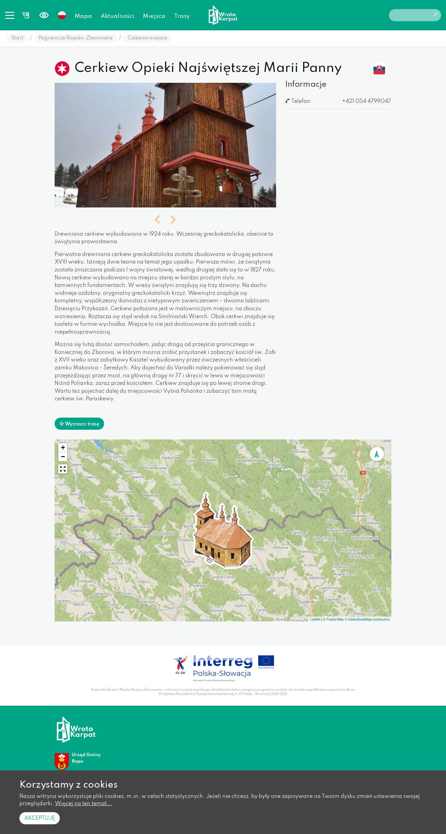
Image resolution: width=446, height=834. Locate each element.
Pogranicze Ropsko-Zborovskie (76, 38)
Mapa (83, 16)
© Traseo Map (333, 619)
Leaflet (315, 619)
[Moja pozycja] (377, 454)
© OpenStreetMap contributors (367, 619)
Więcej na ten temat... (83, 803)
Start (17, 38)
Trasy (182, 16)
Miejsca (154, 16)
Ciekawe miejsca (147, 38)
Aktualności (117, 16)
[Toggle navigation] (10, 15)
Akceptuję (39, 818)
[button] (157, 220)
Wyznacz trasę (81, 424)
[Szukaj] (435, 15)
